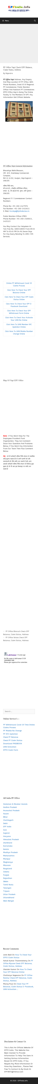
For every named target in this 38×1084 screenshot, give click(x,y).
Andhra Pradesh (10, 807)
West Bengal (8, 901)
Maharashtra (8, 856)
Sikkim (5, 881)
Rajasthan (7, 878)
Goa (5, 830)
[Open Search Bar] (35, 21)
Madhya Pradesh (10, 852)
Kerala (6, 849)
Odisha (6, 872)
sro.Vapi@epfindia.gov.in (19, 211)
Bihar (5, 817)
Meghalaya (8, 862)
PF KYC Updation (10, 734)
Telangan (7, 888)
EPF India (7, 827)
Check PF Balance (10, 737)
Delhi (5, 823)
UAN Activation (9, 747)
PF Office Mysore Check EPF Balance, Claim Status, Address (18, 963)
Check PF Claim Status (12, 740)
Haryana (7, 836)
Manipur (6, 859)
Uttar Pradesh (9, 894)
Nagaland (7, 868)
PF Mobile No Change (12, 731)
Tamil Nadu (8, 885)
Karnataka (7, 846)
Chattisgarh (8, 820)
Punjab (6, 875)
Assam (6, 814)
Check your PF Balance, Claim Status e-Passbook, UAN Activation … (18, 986)
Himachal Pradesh (11, 839)
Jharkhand (7, 843)
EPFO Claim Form (10, 750)
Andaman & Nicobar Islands (15, 804)
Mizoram (7, 865)
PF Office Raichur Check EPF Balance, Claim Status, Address (17, 978)
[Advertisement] (19, 44)
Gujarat (6, 833)
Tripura (6, 891)
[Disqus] (19, 677)
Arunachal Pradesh (11, 810)
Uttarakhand (8, 897)
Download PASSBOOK (12, 743)
